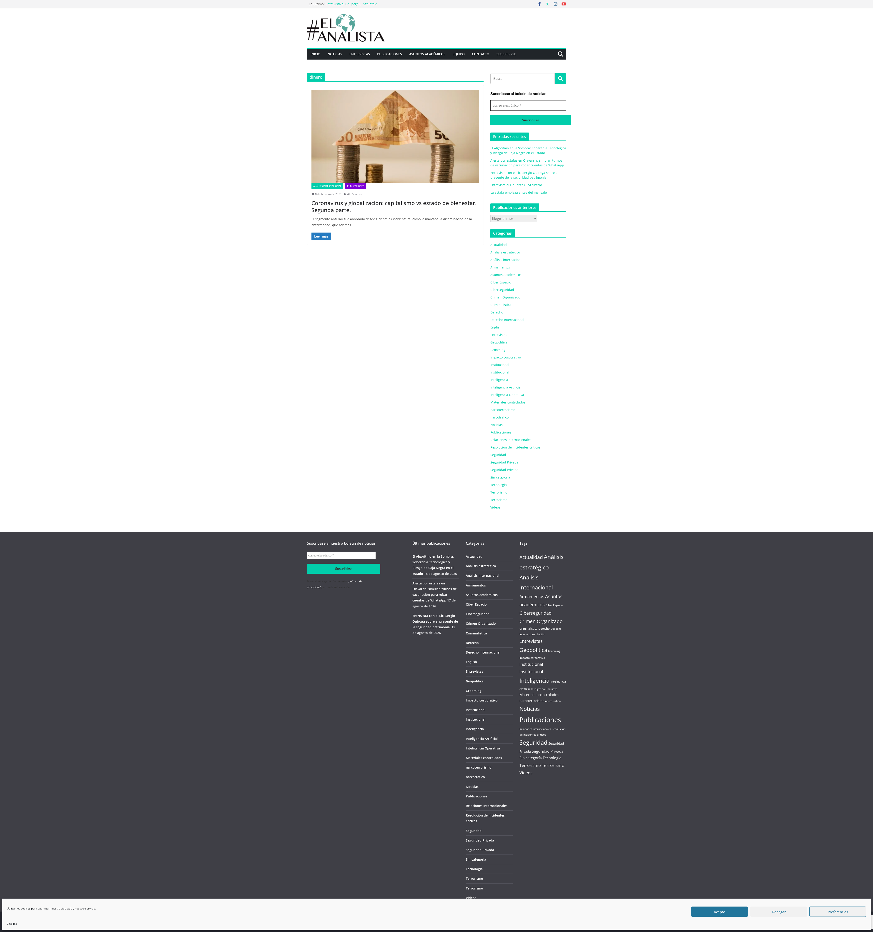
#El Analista (354, 194)
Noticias (335, 54)
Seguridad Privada (504, 462)
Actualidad (498, 245)
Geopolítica (498, 342)
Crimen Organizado (505, 297)
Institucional (499, 365)
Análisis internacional (327, 186)
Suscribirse (506, 54)
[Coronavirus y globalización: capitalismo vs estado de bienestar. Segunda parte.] (395, 136)
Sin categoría (500, 477)
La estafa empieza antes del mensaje (518, 192)
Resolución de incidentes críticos (515, 447)
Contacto (480, 54)
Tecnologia (498, 485)
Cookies (12, 924)
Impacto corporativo (505, 357)
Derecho (496, 312)
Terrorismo (498, 492)
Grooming (497, 350)
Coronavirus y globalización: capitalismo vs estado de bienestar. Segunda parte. (394, 206)
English (496, 327)
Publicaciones (389, 54)
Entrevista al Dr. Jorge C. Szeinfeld (351, 4)
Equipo (459, 54)
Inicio (315, 54)
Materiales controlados (507, 402)
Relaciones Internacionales (510, 440)
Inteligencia (499, 380)
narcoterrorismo (502, 410)
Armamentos (500, 267)
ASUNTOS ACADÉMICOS (427, 54)
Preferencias (838, 911)
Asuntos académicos (506, 275)
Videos (495, 507)
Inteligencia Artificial (506, 387)
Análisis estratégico (505, 252)
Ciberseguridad (502, 290)
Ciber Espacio (500, 282)
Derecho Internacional (507, 320)
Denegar (779, 911)
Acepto (719, 911)
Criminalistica (500, 305)
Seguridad (498, 455)
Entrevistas (359, 54)
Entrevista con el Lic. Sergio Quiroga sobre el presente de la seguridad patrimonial (435, 621)
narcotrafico (499, 417)
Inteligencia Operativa (507, 395)
